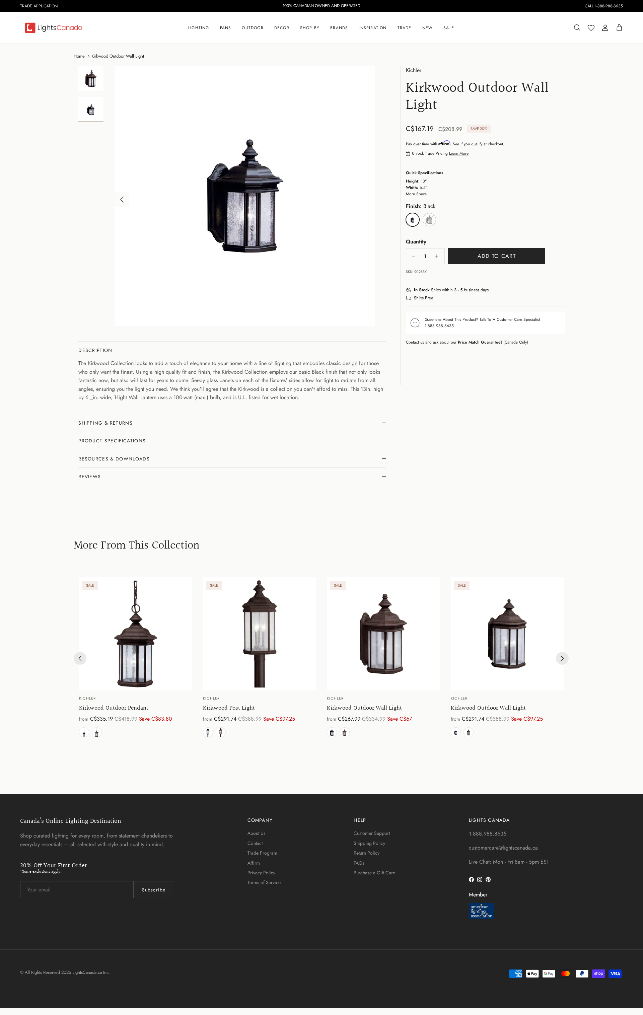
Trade (405, 28)
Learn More (459, 153)
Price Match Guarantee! (480, 342)
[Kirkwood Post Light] (259, 634)
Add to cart (497, 256)
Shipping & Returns (105, 423)
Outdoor (252, 28)
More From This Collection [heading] (137, 546)
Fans (225, 28)
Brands (339, 28)
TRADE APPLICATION (39, 6)
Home (79, 56)
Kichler (413, 70)
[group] (136, 658)
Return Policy (366, 853)
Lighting (198, 28)
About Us (256, 833)
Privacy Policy (261, 872)
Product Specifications (112, 440)
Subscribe (153, 889)
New (427, 28)
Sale (448, 28)
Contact (255, 843)
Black (84, 732)
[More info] (492, 290)
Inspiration (372, 28)
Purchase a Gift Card (375, 872)
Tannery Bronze (97, 732)
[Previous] (80, 658)
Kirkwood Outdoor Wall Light (117, 56)
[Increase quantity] (438, 256)
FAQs (359, 863)
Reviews (89, 476)
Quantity (416, 241)
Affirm (253, 863)
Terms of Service (264, 882)
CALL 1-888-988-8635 (604, 6)
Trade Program (262, 853)
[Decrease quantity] (412, 256)
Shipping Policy (369, 843)
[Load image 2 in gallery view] (245, 196)
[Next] (562, 658)
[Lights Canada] (53, 28)
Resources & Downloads (114, 458)
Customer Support (372, 833)
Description (95, 350)
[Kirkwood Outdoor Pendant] (135, 634)
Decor (281, 28)
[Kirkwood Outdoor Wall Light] (383, 634)
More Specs (416, 194)
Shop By (309, 28)
